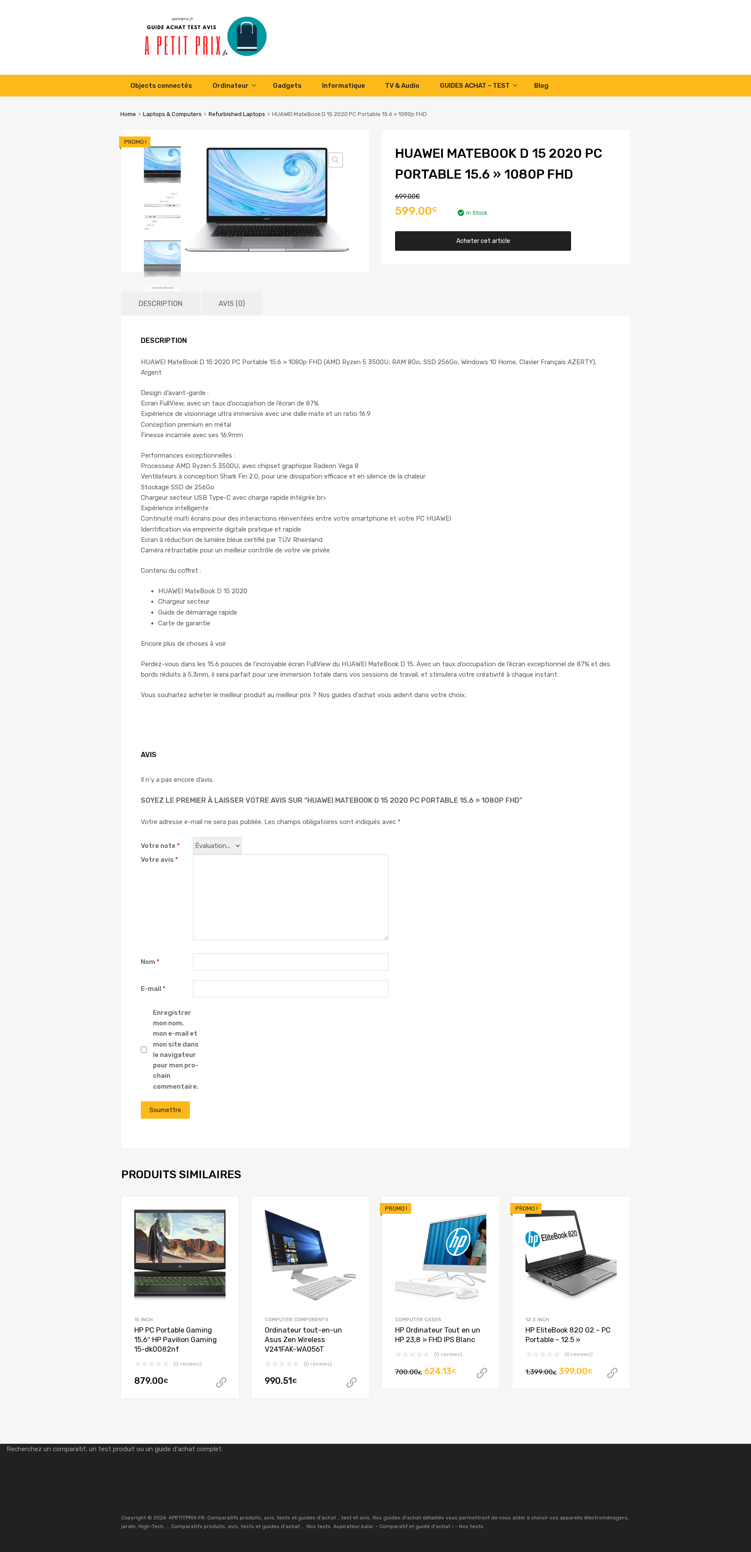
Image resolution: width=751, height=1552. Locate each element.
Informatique (343, 86)
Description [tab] (161, 303)
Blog (541, 86)
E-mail (153, 989)
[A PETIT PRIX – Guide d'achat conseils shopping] (212, 55)
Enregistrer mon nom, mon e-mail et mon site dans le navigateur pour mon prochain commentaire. (176, 1049)
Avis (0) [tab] (232, 303)
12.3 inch (537, 1319)
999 (221, 1383)
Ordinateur (231, 86)
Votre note (160, 846)
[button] (335, 160)
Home (128, 114)
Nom (150, 962)
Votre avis (159, 860)
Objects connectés (161, 86)
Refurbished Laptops (237, 114)
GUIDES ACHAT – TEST (475, 86)
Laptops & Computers (172, 114)
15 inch (143, 1319)
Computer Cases (418, 1319)
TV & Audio (402, 86)
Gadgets (287, 86)
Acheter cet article (483, 240)
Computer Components (297, 1319)
